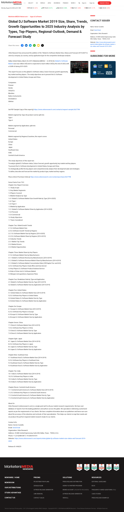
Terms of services (9, 508)
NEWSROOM (9, 483)
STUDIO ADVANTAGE (13, 493)
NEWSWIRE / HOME (12, 477)
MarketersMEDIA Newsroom (18, 16)
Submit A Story (104, 3)
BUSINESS (57, 3)
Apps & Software (36, 16)
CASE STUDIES (96, 494)
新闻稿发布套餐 (38, 485)
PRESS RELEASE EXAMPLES (100, 498)
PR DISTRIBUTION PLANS (41, 481)
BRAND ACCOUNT (76, 490)
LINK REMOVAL (38, 494)
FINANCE (65, 3)
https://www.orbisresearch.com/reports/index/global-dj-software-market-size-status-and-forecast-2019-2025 (102, 44)
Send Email (16, 428)
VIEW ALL (65, 498)
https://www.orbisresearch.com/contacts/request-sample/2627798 (57, 109)
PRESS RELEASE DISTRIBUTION (72, 481)
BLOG (93, 485)
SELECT (30, 3)
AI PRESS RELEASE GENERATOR (43, 490)
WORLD (42, 3)
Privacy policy (18, 508)
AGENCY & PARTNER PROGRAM (72, 485)
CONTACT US (10, 498)
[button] (24, 3)
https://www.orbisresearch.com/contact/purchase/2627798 (50, 177)
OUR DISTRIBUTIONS (13, 488)
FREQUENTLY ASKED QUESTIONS (104, 490)
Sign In (84, 3)
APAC (49, 3)
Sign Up (92, 3)
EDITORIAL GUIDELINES (99, 481)
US (37, 3)
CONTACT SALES (39, 498)
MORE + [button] (73, 3)
